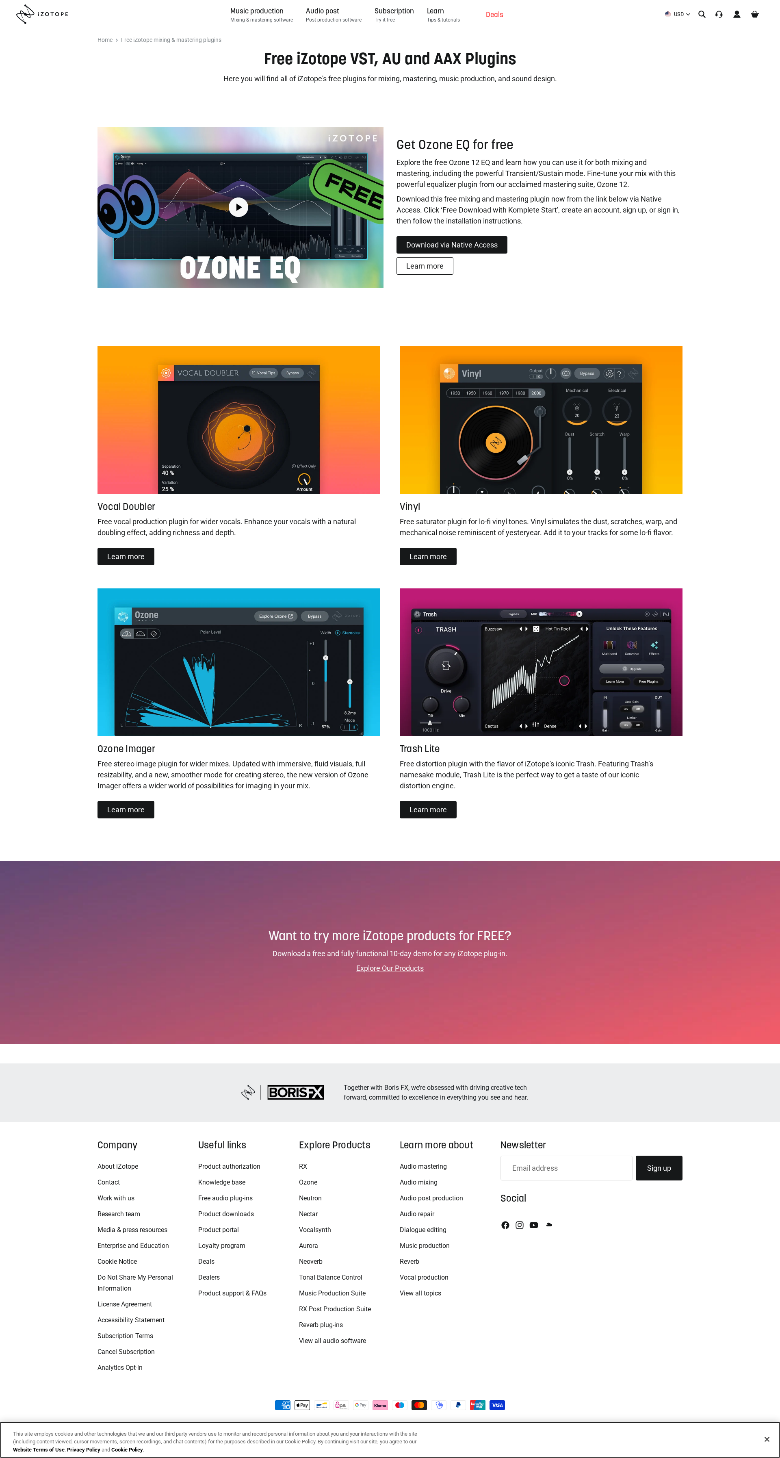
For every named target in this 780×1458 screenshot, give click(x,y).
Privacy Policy (83, 1450)
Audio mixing (419, 1182)
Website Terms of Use (39, 1450)
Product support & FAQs (232, 1293)
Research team (119, 1214)
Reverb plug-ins (321, 1325)
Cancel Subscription (126, 1352)
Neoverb (311, 1261)
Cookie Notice (117, 1261)
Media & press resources (132, 1230)
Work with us (116, 1198)
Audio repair (417, 1214)
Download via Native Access (452, 245)
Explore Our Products (390, 968)
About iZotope (118, 1166)
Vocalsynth (315, 1230)
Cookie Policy (127, 1450)
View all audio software (332, 1341)
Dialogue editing (423, 1230)
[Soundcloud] (548, 1225)
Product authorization (229, 1166)
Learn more (425, 266)
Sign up (659, 1168)
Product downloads (226, 1214)
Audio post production (431, 1198)
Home (105, 40)
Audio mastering (423, 1166)
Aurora (308, 1246)
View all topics (420, 1293)
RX (303, 1166)
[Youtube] (534, 1225)
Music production (425, 1246)
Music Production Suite (332, 1293)
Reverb (409, 1261)
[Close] (767, 1439)
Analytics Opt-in (120, 1367)
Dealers (209, 1277)
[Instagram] (519, 1225)
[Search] (702, 14)
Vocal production (424, 1277)
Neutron (310, 1198)
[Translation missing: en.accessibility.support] (719, 14)
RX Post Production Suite (335, 1309)
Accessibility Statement (131, 1320)
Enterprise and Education (133, 1246)
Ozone (308, 1182)
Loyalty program (221, 1246)
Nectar (308, 1214)
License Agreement (125, 1304)
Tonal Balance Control (330, 1277)
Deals (206, 1261)
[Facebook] (505, 1225)
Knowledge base (221, 1182)
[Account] (737, 14)
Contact (109, 1182)
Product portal (218, 1230)
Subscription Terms (125, 1336)
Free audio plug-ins (225, 1198)
